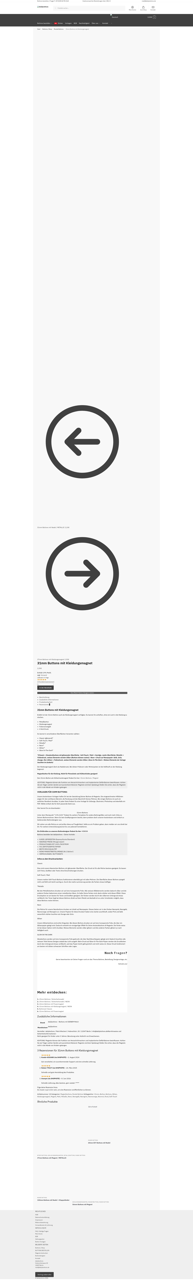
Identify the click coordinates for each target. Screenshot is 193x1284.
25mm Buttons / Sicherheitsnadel (51, 999)
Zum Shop (143, 10)
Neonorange (92, 1097)
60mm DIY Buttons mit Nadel (99, 1143)
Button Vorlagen (40, 1242)
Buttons (108, 1094)
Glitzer (114, 1094)
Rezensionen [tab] (44, 704)
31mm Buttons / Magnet (89, 778)
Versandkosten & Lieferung (44, 1225)
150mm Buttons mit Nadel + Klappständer (53, 1200)
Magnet (53, 1097)
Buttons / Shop (47, 29)
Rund (106, 1097)
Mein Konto (132, 10)
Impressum (39, 1220)
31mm (96, 1094)
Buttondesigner (40, 1256)
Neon (70, 1097)
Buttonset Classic (45, 1009)
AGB (36, 1215)
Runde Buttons (59, 29)
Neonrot (101, 1097)
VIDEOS (85, 831)
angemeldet (49, 1090)
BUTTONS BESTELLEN (42, 1250)
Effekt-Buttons (42, 1155)
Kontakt (153, 10)
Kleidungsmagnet (43, 1097)
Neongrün (83, 1097)
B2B (36, 1236)
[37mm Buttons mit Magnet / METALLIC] (61, 1129)
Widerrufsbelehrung (41, 1222)
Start (38, 29)
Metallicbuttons (69, 1155)
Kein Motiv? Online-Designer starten (82, 693)
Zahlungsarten (39, 1239)
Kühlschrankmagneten (55, 1155)
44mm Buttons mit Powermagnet (51, 1004)
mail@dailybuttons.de (149, 1)
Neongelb (76, 1097)
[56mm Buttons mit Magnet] (90, 1182)
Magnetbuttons (66, 1094)
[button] (152, 17)
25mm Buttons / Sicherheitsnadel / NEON (54, 1002)
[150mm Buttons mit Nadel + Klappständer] (53, 1180)
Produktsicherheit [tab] (45, 702)
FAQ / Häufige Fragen (42, 1231)
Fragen (119, 953)
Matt (58, 1097)
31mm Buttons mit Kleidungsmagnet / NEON (55, 1006)
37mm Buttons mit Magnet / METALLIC (51, 1158)
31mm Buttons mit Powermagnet (51, 1011)
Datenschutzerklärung (42, 1217)
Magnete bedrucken (41, 1253)
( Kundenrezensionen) (45, 682)
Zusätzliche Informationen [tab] (49, 700)
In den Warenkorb (45, 688)
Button (102, 1094)
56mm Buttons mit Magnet (82, 1204)
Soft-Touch (113, 1097)
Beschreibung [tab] (44, 697)
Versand (44, 675)
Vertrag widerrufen (44, 1275)
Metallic (64, 1097)
